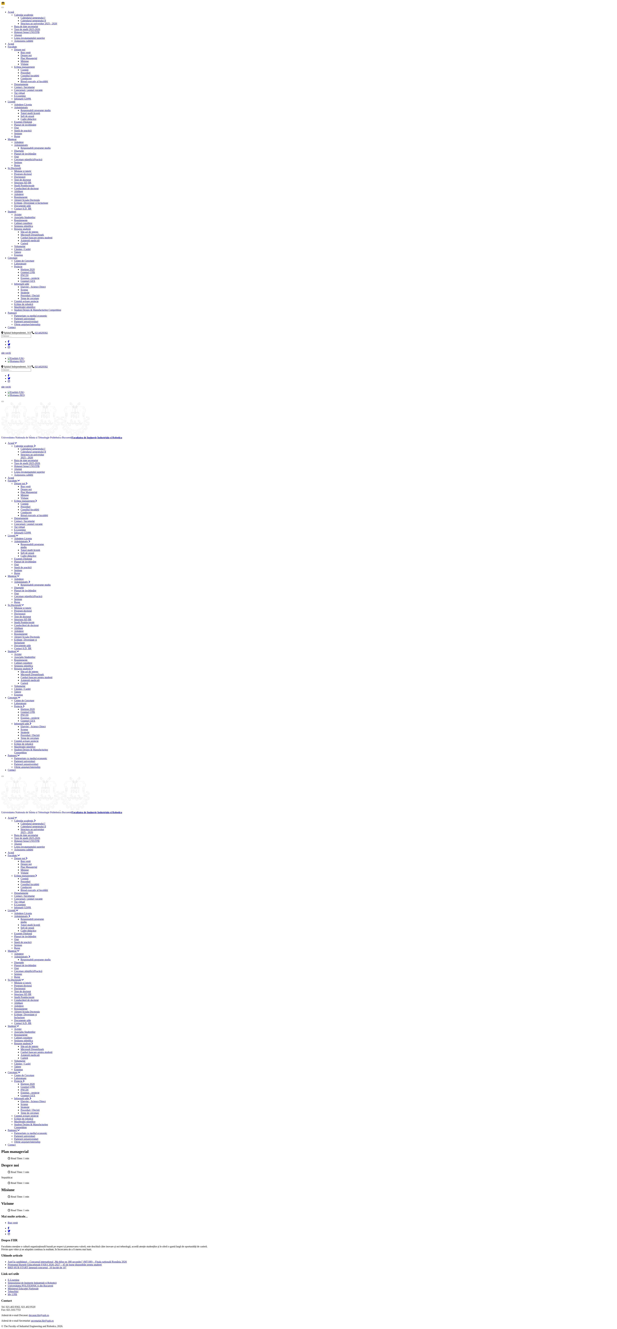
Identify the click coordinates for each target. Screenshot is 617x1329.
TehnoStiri (13, 1291)
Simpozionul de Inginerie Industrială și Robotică (32, 1282)
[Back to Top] (3, 3)
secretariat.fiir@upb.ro (42, 1320)
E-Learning (13, 1280)
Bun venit (13, 1222)
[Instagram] (9, 347)
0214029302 (41, 332)
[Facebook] (8, 341)
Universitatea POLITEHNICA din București (30, 1285)
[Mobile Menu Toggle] (2, 7)
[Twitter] (9, 344)
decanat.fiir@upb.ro (39, 1315)
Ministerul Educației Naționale (23, 1288)
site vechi (6, 352)
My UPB (12, 1294)
